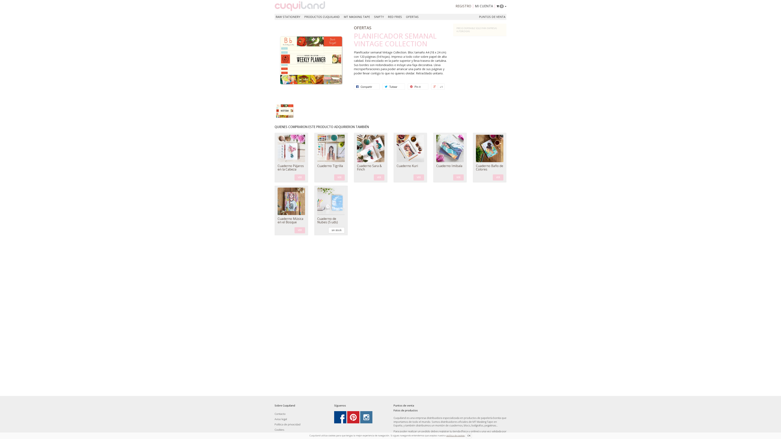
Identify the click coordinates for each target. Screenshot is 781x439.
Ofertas (412, 17)
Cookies (279, 429)
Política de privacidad (287, 424)
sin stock (336, 230)
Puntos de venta (492, 17)
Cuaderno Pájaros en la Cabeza (291, 168)
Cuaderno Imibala (449, 166)
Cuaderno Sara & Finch (369, 168)
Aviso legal (281, 419)
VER (300, 177)
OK (469, 435)
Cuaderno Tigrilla (330, 166)
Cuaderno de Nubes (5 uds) (327, 220)
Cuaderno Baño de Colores (489, 168)
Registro (463, 6)
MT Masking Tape (357, 17)
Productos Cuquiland (322, 17)
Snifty (379, 17)
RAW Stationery (288, 17)
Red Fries (395, 17)
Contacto (280, 414)
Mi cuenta (484, 6)
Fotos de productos (406, 410)
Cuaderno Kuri (407, 166)
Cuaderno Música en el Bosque (290, 220)
